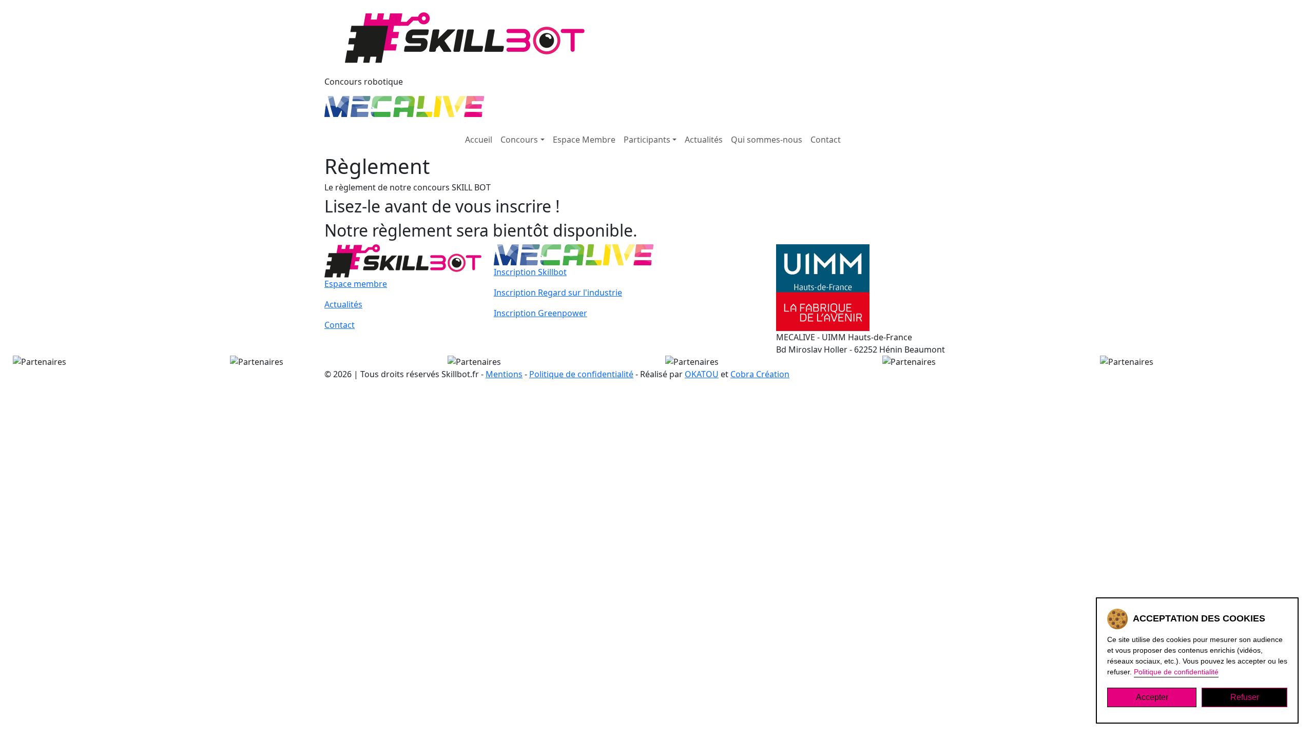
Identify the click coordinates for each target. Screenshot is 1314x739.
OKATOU (702, 374)
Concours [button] (519, 139)
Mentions (504, 374)
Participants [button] (647, 139)
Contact (825, 139)
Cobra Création (759, 374)
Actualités (704, 139)
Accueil (478, 139)
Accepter (1152, 697)
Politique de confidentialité (581, 374)
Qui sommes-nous (766, 139)
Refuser (1244, 697)
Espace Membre (584, 139)
